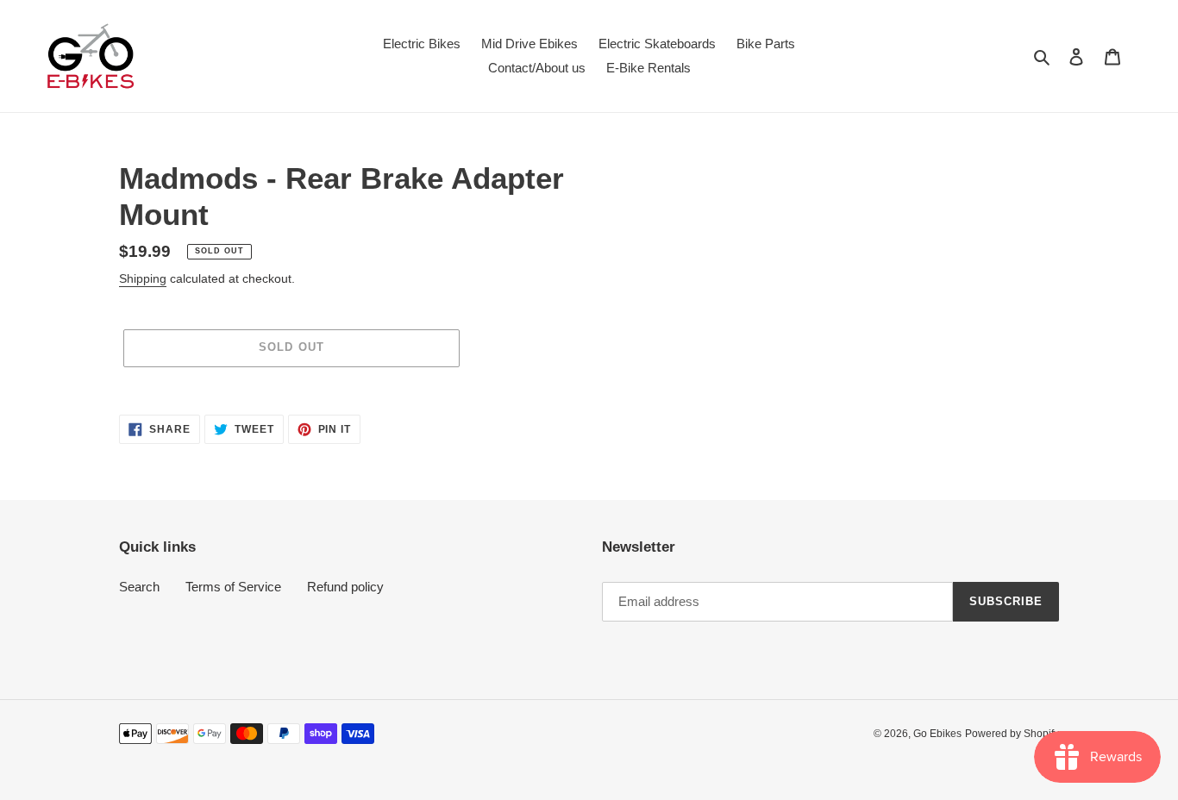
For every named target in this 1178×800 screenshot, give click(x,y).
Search (139, 586)
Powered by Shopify (1012, 734)
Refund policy (345, 586)
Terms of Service (233, 586)
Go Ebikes (937, 734)
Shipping (142, 278)
